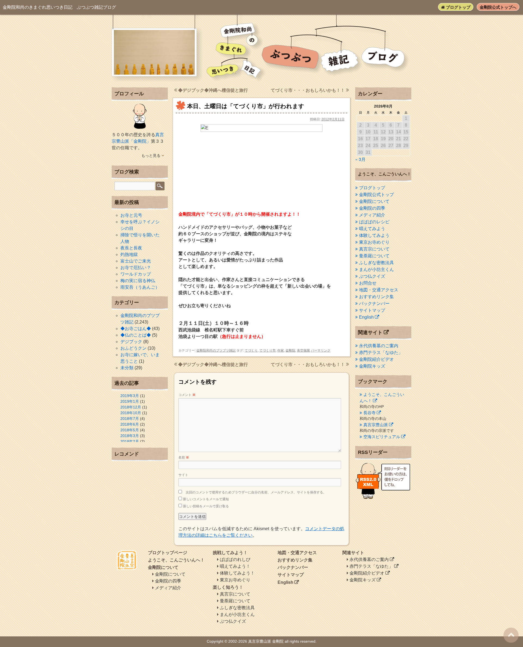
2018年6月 (129, 424)
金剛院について (374, 201)
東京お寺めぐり (374, 242)
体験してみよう (374, 235)
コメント (187, 395)
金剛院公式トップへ (498, 7)
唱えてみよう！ (235, 566)
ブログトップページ (167, 552)
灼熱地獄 (129, 254)
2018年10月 (130, 413)
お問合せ (367, 283)
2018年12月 (130, 407)
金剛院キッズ (372, 366)
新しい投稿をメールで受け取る (206, 506)
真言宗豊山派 (375, 424)
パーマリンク (320, 350)
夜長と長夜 (131, 248)
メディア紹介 (372, 215)
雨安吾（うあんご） (140, 287)
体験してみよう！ (237, 573)
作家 (280, 350)
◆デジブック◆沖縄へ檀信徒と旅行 (212, 90)
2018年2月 (129, 441)
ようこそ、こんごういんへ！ (176, 560)
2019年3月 (129, 395)
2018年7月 (129, 418)
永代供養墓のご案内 (378, 345)
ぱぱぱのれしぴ (235, 559)
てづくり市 (267, 350)
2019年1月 (129, 401)
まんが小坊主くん (376, 269)
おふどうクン (133, 348)
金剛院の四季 (372, 208)
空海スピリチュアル (381, 436)
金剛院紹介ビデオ (376, 359)
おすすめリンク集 (376, 296)
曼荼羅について (374, 256)
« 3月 (360, 159)
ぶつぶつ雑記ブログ (59, 7)
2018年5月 (129, 430)
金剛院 (290, 350)
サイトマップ (372, 310)
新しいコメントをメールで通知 (206, 499)
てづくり (251, 350)
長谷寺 (369, 412)
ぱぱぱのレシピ (374, 221)
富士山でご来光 (135, 261)
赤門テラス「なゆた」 (381, 352)
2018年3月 (129, 436)
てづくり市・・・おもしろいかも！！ (308, 90)
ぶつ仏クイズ (372, 276)
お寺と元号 (131, 215)
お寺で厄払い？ (135, 267)
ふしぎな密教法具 (376, 262)
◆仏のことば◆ (135, 335)
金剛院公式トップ (376, 194)
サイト (183, 475)
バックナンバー (374, 303)
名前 (183, 457)
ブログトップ (457, 7)
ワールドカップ (135, 274)
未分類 (126, 367)
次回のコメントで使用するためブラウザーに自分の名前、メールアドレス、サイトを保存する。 (256, 492)
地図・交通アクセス (378, 290)
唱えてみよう (372, 228)
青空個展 (303, 350)
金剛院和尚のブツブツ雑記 (216, 350)
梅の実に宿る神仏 (137, 280)
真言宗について (374, 249)
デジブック (131, 341)
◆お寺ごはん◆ (135, 328)
